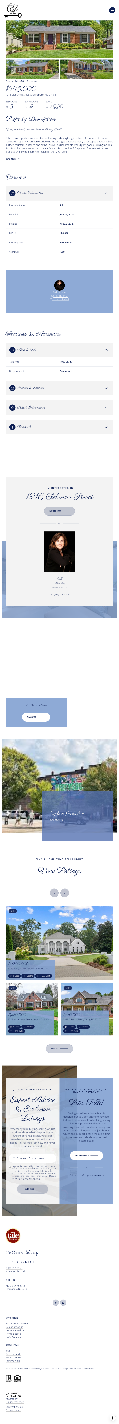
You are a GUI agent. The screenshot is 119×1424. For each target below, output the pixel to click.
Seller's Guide (13, 1357)
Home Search (13, 1333)
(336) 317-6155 (60, 295)
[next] (64, 893)
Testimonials (13, 1360)
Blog (8, 1350)
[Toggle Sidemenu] (112, 10)
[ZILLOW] (63, 1303)
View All (87, 69)
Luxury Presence (15, 1401)
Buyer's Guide (13, 1354)
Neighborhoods (14, 1326)
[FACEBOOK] (56, 1303)
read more (55, 820)
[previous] (54, 893)
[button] (86, 1155)
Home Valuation (15, 1330)
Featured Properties (17, 1323)
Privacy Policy (34, 1178)
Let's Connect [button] (13, 1337)
